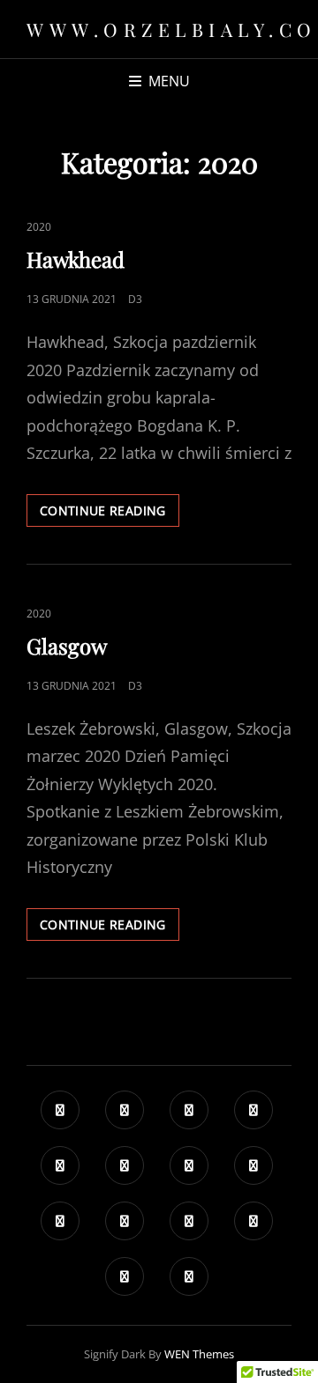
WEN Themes (199, 1354)
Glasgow (66, 646)
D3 (135, 299)
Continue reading (109, 510)
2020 (38, 226)
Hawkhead (75, 259)
